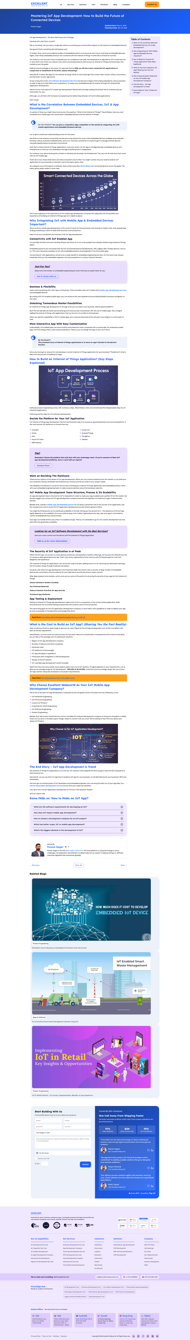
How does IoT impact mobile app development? (55, 813)
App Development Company (72, 1248)
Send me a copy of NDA (43, 1158)
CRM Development (120, 1255)
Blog (115, 5)
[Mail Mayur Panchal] (148, 1168)
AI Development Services (39, 1245)
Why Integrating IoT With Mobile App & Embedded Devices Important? (145, 53)
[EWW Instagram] (138, 1336)
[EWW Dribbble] (152, 1336)
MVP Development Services (72, 1255)
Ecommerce (98, 1248)
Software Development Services (74, 1245)
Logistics (97, 1251)
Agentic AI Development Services (42, 1262)
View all (78, 865)
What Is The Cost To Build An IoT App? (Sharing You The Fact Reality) (145, 70)
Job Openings (149, 1248)
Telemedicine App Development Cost (100, 1292)
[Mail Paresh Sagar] (148, 1150)
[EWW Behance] (157, 1336)
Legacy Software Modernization (75, 1297)
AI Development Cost (71, 1287)
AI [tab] (61, 5)
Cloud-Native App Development (137, 1287)
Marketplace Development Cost (75, 1292)
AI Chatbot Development (39, 1251)
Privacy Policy (35, 1336)
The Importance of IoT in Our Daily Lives (58, 678)
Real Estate (98, 1265)
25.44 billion (85, 166)
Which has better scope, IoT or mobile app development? (59, 824)
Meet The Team (149, 1245)
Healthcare (98, 1245)
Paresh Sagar (36, 26)
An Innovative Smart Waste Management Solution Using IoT (55, 1022)
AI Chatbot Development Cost (113, 1287)
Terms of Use (46, 1336)
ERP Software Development (123, 1251)
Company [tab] (126, 5)
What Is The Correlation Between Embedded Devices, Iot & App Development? (145, 45)
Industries (99, 1239)
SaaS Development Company (73, 1258)
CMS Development (120, 1248)
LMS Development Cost (96, 1297)
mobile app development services (112, 290)
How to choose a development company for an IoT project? (60, 818)
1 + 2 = (37, 1164)
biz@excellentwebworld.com (107, 1277)
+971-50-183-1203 (151, 1277)
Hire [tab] (93, 5)
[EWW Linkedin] (133, 1336)
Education (98, 1255)
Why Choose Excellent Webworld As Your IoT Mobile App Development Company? (145, 78)
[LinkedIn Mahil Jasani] (152, 1186)
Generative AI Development (40, 1258)
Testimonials (148, 1258)
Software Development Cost (91, 1287)
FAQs (146, 1265)
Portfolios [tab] (104, 5)
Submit (85, 1164)
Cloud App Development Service (74, 1251)
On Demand (98, 1268)
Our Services (69, 1239)
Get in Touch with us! (46, 276)
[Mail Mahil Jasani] (148, 1186)
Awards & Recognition (151, 1262)
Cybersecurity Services (70, 1262)
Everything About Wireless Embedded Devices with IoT (63, 617)
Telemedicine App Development (124, 1245)
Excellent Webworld (75, 850)
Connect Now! (43, 465)
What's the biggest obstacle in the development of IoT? (58, 830)
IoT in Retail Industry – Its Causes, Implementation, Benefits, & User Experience (62, 1095)
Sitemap (56, 1336)
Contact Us (152, 4)
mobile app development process (60, 505)
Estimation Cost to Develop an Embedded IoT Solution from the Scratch (59, 948)
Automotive (98, 1258)
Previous (34, 865)
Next (124, 865)
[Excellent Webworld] (39, 4)
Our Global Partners (151, 1255)
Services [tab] (70, 5)
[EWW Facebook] (143, 1336)
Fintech (97, 1262)
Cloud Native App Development (73, 1265)
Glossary (64, 1336)
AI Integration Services (39, 1248)
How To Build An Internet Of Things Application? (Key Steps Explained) (144, 61)
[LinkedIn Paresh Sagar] (152, 1150)
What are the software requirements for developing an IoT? (60, 807)
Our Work (147, 1251)
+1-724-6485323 (131, 1277)
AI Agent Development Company (42, 1255)
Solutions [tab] (83, 5)
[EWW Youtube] (148, 1336)
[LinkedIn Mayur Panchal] (152, 1168)
